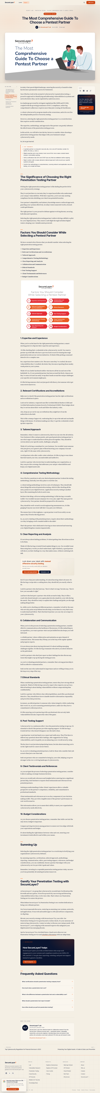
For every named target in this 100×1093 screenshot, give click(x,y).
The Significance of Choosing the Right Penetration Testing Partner (10, 91)
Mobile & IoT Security (34, 1080)
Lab (30, 1065)
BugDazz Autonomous (52, 1065)
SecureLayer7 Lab (46, 27)
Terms (78, 1090)
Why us (83, 1068)
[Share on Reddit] (87, 90)
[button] (11, 87)
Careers (83, 1071)
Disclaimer (92, 1090)
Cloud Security (32, 1074)
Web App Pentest (68, 1065)
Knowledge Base (33, 1083)
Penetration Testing (40, 10)
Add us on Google (12, 1089)
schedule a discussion (49, 935)
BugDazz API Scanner (51, 1068)
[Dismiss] (25, 1080)
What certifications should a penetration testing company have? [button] (41, 981)
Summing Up (8, 99)
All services (67, 1077)
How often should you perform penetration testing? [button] (37, 1007)
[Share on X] (80, 90)
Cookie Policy (84, 1090)
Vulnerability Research (34, 1068)
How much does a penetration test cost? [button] (34, 988)
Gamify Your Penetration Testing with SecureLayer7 (11, 103)
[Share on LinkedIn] (83, 90)
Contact (83, 1074)
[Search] (84, 2)
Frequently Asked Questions (9, 107)
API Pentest (67, 1068)
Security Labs (29, 10)
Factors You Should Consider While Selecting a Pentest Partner (11, 96)
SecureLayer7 (85, 1077)
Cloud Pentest (67, 1071)
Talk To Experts (28, 962)
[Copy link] (90, 90)
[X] (9, 1073)
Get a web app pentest (30, 572)
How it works (49, 1071)
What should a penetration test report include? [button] (36, 1001)
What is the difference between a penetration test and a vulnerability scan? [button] (44, 994)
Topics (25, 2)
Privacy (74, 1090)
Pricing (48, 1074)
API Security (32, 1077)
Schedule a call (45, 572)
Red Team (66, 1074)
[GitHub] (13, 1073)
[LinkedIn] (6, 1073)
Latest (20, 2)
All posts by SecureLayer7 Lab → (38, 1038)
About (82, 1065)
